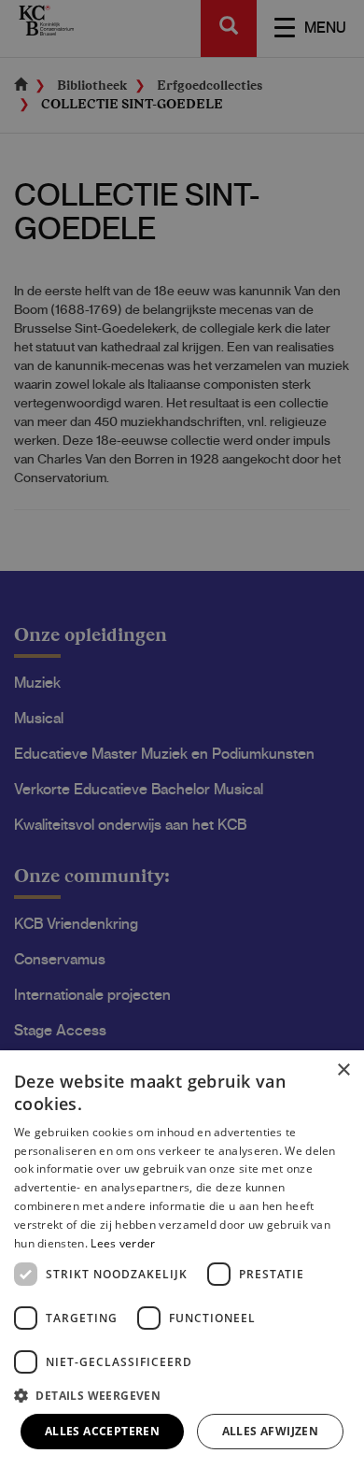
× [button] (343, 1070)
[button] (182, 1394)
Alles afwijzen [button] (270, 1431)
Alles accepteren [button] (102, 1431)
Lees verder (123, 1243)
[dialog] (182, 1259)
